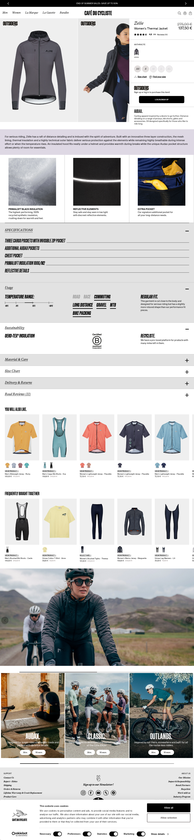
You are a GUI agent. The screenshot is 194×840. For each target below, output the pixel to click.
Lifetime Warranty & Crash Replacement (23, 793)
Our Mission (184, 777)
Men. (25, 752)
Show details (158, 834)
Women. (39, 752)
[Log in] (184, 12)
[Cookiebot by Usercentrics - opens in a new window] (19, 834)
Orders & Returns (12, 789)
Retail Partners (183, 785)
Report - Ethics (10, 781)
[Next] (187, 718)
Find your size (159, 76)
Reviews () (162, 34)
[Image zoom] (39, 70)
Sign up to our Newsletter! (98, 784)
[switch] (87, 833)
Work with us (184, 793)
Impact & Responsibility (179, 781)
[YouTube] (98, 793)
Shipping (8, 785)
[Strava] (106, 793)
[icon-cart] (190, 12)
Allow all (168, 807)
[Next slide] (186, 3)
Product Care (10, 796)
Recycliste (185, 789)
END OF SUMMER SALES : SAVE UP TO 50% (97, 3)
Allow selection (169, 817)
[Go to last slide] (8, 3)
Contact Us (9, 777)
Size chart (142, 76)
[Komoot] (113, 793)
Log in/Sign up (162, 99)
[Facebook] (91, 793)
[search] (178, 12)
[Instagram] (83, 793)
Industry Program (181, 796)
